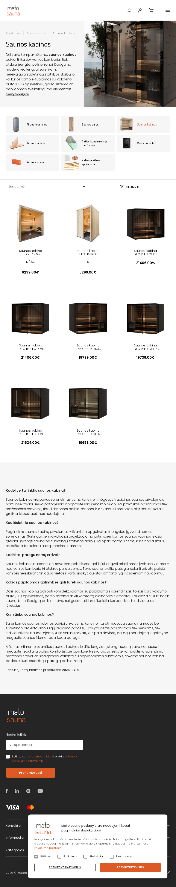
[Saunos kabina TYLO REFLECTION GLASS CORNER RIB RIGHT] (30, 318)
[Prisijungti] (140, 10)
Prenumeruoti (30, 773)
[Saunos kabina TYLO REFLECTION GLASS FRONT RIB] (30, 403)
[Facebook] (7, 791)
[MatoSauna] (13, 10)
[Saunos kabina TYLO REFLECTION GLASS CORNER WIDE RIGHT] (145, 318)
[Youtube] (40, 791)
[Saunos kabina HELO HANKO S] (88, 223)
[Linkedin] (17, 791)
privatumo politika (39, 756)
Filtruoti (132, 186)
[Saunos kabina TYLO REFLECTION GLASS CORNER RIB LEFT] (145, 223)
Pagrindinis (13, 33)
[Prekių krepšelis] (151, 10)
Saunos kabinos (64, 33)
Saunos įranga (37, 33)
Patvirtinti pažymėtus (65, 867)
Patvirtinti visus (130, 867)
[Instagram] (28, 791)
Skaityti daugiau (17, 94)
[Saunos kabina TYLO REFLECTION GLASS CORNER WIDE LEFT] (88, 318)
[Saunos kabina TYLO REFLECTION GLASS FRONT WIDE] (88, 403)
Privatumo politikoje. (48, 848)
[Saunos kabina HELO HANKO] (30, 223)
